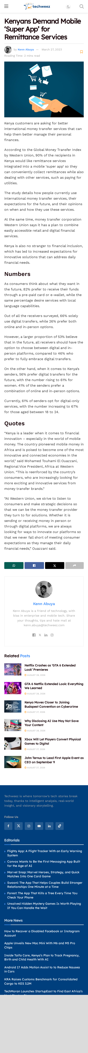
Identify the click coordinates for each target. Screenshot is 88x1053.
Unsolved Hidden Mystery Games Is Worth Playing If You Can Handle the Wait (44, 906)
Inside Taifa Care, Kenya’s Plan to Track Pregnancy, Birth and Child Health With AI (41, 957)
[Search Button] (81, 6)
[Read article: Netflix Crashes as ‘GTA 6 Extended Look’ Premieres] (12, 669)
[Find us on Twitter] (19, 826)
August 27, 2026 (35, 712)
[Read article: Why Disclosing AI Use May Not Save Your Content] (12, 725)
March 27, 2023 (52, 49)
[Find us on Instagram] (29, 826)
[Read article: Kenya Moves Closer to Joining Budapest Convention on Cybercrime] (12, 706)
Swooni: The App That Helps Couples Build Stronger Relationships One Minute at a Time (44, 885)
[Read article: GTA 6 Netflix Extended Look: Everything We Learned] (12, 688)
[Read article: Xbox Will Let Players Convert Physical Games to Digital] (12, 743)
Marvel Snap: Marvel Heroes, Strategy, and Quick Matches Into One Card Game (43, 874)
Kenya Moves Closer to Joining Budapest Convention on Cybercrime (51, 704)
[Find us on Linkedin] (49, 826)
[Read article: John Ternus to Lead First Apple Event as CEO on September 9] (12, 762)
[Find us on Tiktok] (60, 826)
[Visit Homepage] (37, 6)
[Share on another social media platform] (74, 565)
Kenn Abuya (26, 49)
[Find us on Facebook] (8, 826)
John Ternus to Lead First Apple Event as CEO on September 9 (54, 760)
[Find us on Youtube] (39, 826)
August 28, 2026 (35, 675)
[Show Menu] (6, 6)
